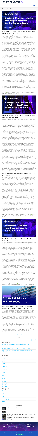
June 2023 (3, 380)
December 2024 (4, 369)
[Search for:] (19, 340)
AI (2, 390)
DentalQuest (33, 1)
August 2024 (4, 375)
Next (21, 334)
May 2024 (3, 378)
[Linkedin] (31, 426)
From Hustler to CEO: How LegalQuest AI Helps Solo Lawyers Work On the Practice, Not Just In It (17, 348)
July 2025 (3, 358)
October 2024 (4, 372)
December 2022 (4, 383)
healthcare (4, 396)
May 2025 (3, 361)
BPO (3, 393)
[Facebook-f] (28, 426)
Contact (34, 5)
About (29, 1)
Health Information (5, 395)
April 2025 (3, 363)
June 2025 (3, 360)
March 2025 (4, 364)
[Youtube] (33, 426)
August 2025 (4, 357)
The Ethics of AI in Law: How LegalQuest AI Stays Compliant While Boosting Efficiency (15, 344)
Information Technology (6, 399)
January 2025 (4, 367)
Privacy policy (20, 434)
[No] (36, 433)
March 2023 (4, 381)
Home (26, 1)
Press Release (4, 402)
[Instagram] (29, 426)
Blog (3, 392)
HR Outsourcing (4, 398)
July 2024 (3, 377)
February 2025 (4, 366)
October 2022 (4, 384)
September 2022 (4, 386)
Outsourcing (4, 401)
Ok (16, 434)
